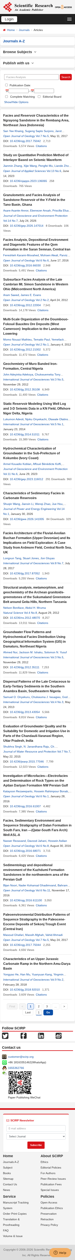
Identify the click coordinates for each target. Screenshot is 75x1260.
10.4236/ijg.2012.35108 (25, 389)
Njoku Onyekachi (36, 419)
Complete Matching (22, 96)
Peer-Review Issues (53, 1178)
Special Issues (50, 1189)
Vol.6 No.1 (42, 796)
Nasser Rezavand (14, 840)
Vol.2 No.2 (42, 300)
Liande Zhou (62, 165)
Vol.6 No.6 (42, 260)
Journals (24, 30)
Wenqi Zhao (42, 503)
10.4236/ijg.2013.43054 (25, 712)
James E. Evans (31, 295)
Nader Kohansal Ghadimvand (37, 885)
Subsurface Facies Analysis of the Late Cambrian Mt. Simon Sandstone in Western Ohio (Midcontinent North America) (35, 284)
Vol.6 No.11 (43, 890)
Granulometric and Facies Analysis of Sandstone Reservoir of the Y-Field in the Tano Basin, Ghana (34, 199)
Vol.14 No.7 (10, 220)
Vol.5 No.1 (56, 424)
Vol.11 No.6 (10, 474)
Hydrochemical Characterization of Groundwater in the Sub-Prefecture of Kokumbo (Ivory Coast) (31, 453)
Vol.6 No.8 (42, 845)
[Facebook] (24, 1035)
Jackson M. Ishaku (31, 652)
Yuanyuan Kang (42, 974)
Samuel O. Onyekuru (16, 697)
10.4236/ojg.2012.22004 (25, 305)
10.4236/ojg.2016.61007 (25, 806)
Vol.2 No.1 (42, 344)
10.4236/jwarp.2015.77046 (27, 761)
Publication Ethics (52, 1208)
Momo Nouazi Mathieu (17, 339)
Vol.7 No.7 (63, 751)
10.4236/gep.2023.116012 (26, 479)
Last (28, 1012)
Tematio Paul (41, 339)
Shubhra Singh (12, 746)
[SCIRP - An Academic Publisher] (28, 6)
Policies (47, 1196)
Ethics (44, 1162)
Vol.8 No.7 (56, 563)
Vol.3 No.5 (56, 379)
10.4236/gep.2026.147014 (26, 225)
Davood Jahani (36, 840)
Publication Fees (51, 1184)
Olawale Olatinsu (59, 419)
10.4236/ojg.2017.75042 (25, 141)
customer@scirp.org (21, 1056)
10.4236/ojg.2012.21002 (25, 349)
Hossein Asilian (57, 840)
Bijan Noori (10, 885)
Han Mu (25, 974)
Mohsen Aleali (49, 255)
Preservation (49, 1213)
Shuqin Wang (11, 503)
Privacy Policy (49, 1224)
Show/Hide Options (16, 102)
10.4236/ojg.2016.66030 (25, 265)
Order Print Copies (15, 1213)
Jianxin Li (27, 503)
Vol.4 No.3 (56, 702)
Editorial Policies (51, 1167)
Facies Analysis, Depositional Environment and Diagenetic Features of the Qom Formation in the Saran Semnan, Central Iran (36, 244)
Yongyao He (11, 974)
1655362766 (16, 1067)
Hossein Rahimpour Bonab (51, 791)
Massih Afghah (34, 934)
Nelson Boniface (13, 607)
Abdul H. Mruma (35, 607)
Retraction (47, 1219)
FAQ (6, 1230)
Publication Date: (20, 85)
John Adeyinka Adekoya (18, 374)
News (6, 1189)
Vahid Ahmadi (54, 934)
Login (9, 19)
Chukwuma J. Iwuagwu (46, 697)
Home (11, 30)
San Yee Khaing (13, 131)
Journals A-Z (11, 1162)
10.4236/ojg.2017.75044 (25, 944)
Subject (7, 1167)
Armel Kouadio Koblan (17, 464)
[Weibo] (59, 1035)
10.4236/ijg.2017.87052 (25, 573)
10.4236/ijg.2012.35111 (24, 667)
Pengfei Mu (45, 165)
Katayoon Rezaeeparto (17, 791)
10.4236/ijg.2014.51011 (25, 434)
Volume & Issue (13, 1236)
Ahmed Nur (10, 652)
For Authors (48, 1173)
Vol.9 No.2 (56, 979)
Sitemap (8, 1178)
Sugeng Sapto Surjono (39, 131)
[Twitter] (5, 1035)
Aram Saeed (11, 295)
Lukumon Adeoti (13, 419)
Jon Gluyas (47, 558)
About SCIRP (52, 1156)
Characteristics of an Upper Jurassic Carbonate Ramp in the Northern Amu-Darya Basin (36, 963)
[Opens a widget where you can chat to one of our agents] (60, 1253)
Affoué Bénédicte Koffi (47, 464)
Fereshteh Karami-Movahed (21, 255)
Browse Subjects (18, 52)
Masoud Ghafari (13, 934)
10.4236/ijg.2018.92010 (25, 989)
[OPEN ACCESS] (63, 6)
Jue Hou (57, 503)
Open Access (49, 1202)
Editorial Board (52, 96)
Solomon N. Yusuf (55, 652)
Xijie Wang (30, 165)
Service (9, 1196)
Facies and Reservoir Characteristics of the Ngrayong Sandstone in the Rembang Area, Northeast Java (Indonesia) (36, 120)
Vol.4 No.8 (30, 612)
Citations (41, 146)
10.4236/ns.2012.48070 (25, 617)
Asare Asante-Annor (15, 210)
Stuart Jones (31, 558)
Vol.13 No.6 (54, 171)
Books (7, 1173)
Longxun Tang (12, 558)
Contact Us (10, 1184)
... (55, 1006)
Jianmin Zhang (12, 165)
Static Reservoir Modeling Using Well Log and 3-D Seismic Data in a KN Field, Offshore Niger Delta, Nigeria (36, 408)
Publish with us (17, 63)
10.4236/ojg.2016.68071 (25, 850)
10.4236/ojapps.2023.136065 (28, 181)
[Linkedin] (41, 1035)
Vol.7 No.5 (42, 136)
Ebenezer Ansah (40, 210)
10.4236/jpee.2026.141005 (27, 519)
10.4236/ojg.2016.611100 (26, 900)
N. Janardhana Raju (36, 746)
